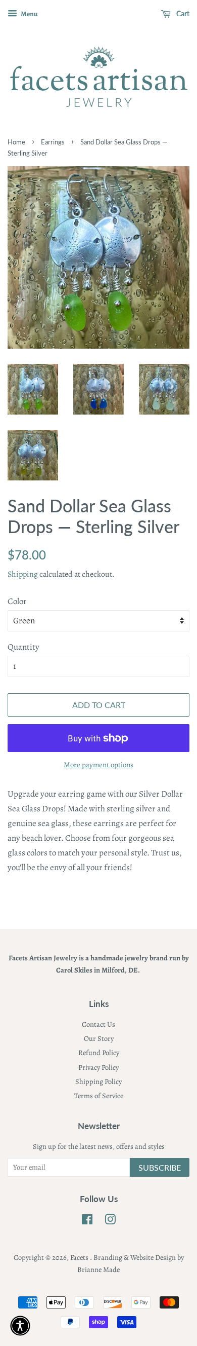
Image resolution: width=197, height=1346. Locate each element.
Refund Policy (98, 1053)
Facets (80, 1257)
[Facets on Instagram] (110, 1221)
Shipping (23, 574)
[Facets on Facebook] (87, 1221)
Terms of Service (98, 1096)
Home (16, 142)
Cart (182, 13)
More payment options (98, 765)
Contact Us (98, 1024)
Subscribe (159, 1167)
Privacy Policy (98, 1067)
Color (17, 601)
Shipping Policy (98, 1081)
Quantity (23, 647)
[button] (20, 1326)
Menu (29, 14)
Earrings (53, 142)
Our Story (99, 1038)
